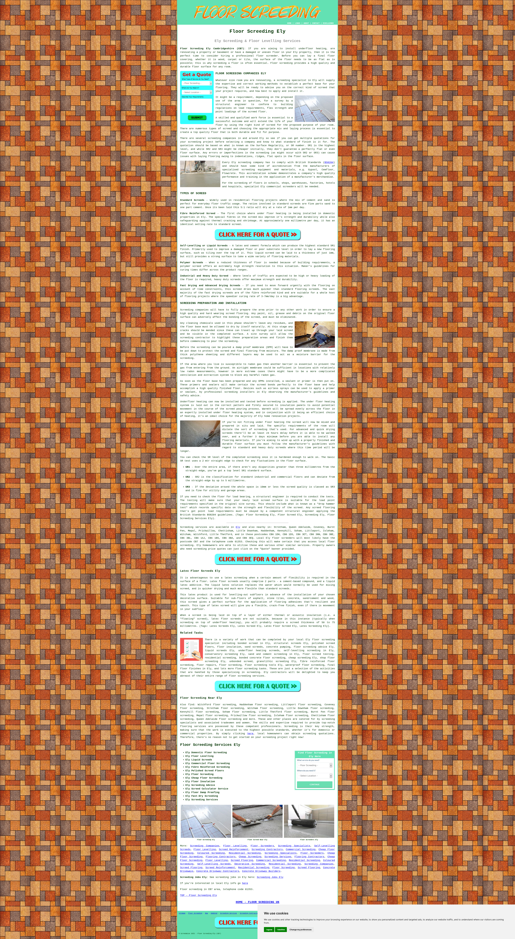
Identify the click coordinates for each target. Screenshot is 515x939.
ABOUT (306, 23)
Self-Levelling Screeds (214, 864)
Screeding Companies (204, 845)
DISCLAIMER (328, 23)
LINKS (297, 23)
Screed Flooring (242, 860)
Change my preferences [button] (301, 929)
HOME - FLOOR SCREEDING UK (257, 902)
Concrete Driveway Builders (261, 871)
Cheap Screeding (250, 856)
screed (270, 125)
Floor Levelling (235, 845)
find (191, 704)
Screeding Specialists (294, 845)
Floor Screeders (262, 845)
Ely (238, 527)
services (303, 545)
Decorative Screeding (249, 864)
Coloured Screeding (211, 853)
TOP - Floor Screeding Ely (198, 895)
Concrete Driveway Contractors (217, 871)
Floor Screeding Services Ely (210, 745)
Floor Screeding (283, 867)
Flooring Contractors (221, 856)
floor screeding (256, 665)
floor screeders (283, 538)
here (250, 733)
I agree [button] (269, 929)
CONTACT (316, 23)
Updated (214, 913)
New (206, 913)
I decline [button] (281, 929)
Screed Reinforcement (234, 849)
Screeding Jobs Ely (270, 877)
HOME (289, 23)
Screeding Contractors (267, 849)
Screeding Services (277, 856)
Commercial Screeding (300, 849)
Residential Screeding (245, 853)
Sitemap (182, 913)
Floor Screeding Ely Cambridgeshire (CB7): (213, 48)
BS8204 (329, 162)
